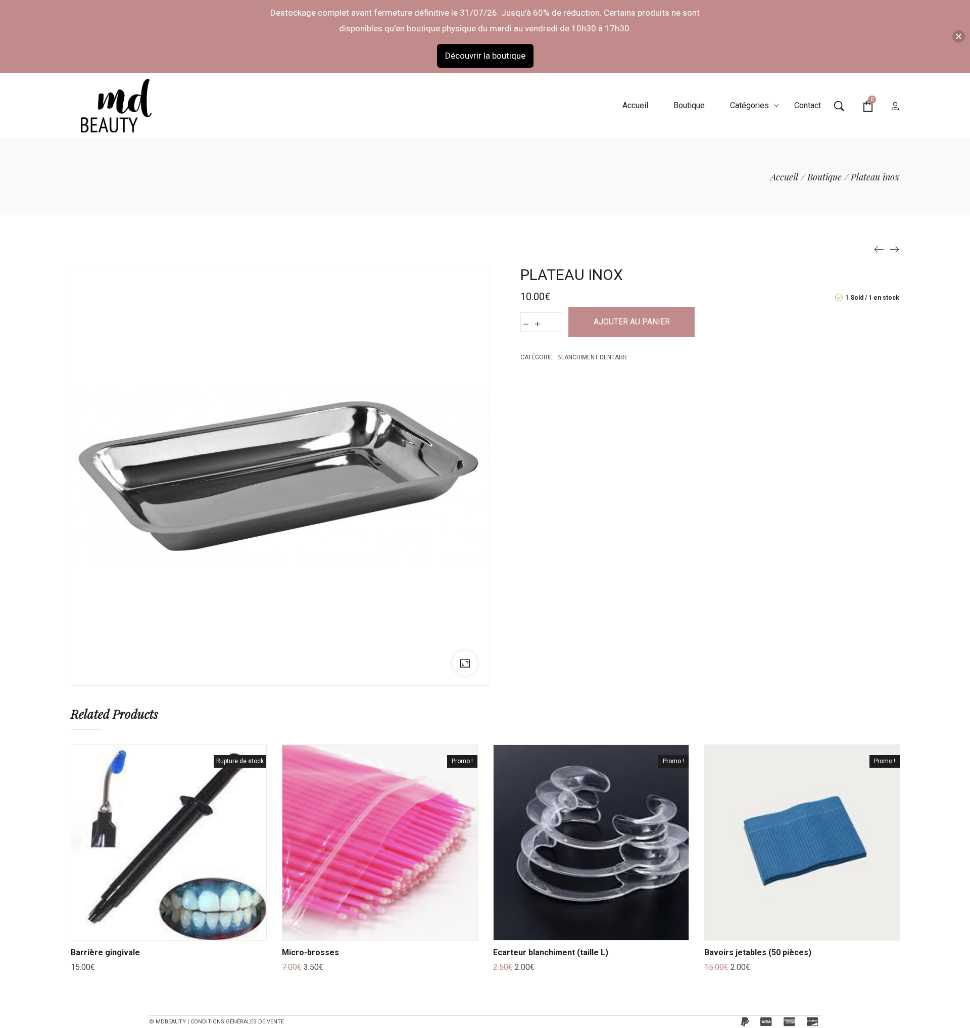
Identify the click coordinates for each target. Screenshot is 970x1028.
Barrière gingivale (105, 952)
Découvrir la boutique (485, 56)
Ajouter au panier (632, 321)
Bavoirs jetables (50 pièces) (757, 952)
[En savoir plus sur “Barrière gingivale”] (156, 930)
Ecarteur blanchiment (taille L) (550, 952)
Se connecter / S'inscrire (895, 106)
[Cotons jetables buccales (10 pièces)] (879, 248)
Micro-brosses (310, 952)
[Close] (958, 36)
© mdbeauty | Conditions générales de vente (216, 1021)
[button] (367, 930)
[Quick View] (181, 930)
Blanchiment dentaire (592, 357)
